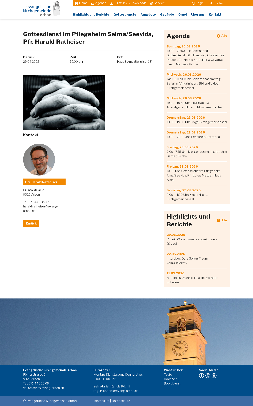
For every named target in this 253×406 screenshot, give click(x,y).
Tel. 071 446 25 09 (36, 383)
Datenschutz (121, 401)
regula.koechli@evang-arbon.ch (116, 391)
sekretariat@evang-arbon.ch (43, 388)
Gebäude (167, 14)
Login (200, 3)
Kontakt (215, 14)
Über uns (198, 14)
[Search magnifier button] (211, 3)
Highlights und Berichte (91, 14)
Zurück (31, 223)
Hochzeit (170, 379)
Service (159, 3)
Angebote (148, 14)
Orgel (182, 14)
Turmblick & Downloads (130, 3)
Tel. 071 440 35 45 (36, 202)
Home (83, 3)
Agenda (100, 3)
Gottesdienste (125, 14)
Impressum (101, 401)
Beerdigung (172, 383)
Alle (224, 35)
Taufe (168, 374)
